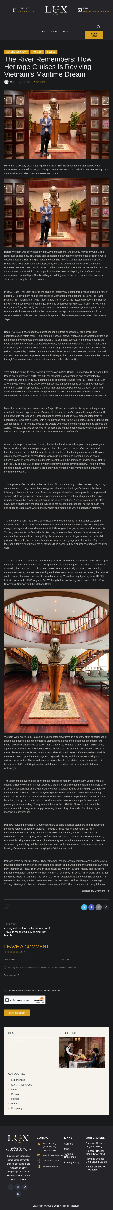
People (51, 52)
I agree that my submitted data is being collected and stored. (34, 990)
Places (15, 1103)
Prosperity (16, 1108)
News (14, 1089)
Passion (37, 52)
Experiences (18, 1080)
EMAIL (87, 8)
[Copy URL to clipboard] (106, 907)
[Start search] (98, 27)
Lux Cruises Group (16, 52)
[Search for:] (31, 1040)
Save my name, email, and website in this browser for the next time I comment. (42, 967)
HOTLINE (23, 8)
